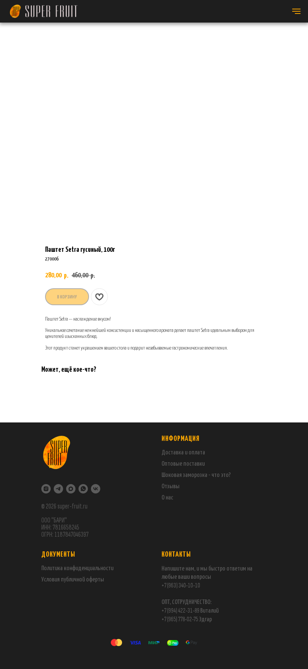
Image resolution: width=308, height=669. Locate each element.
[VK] (95, 488)
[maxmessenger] (70, 488)
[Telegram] (58, 488)
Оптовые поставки (183, 464)
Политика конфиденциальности (77, 568)
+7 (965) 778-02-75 (180, 619)
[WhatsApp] (83, 488)
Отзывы (171, 486)
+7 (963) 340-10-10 (181, 585)
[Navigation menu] (296, 11)
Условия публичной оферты (72, 580)
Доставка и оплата (183, 453)
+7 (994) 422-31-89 (180, 611)
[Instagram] (46, 488)
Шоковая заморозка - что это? (196, 475)
